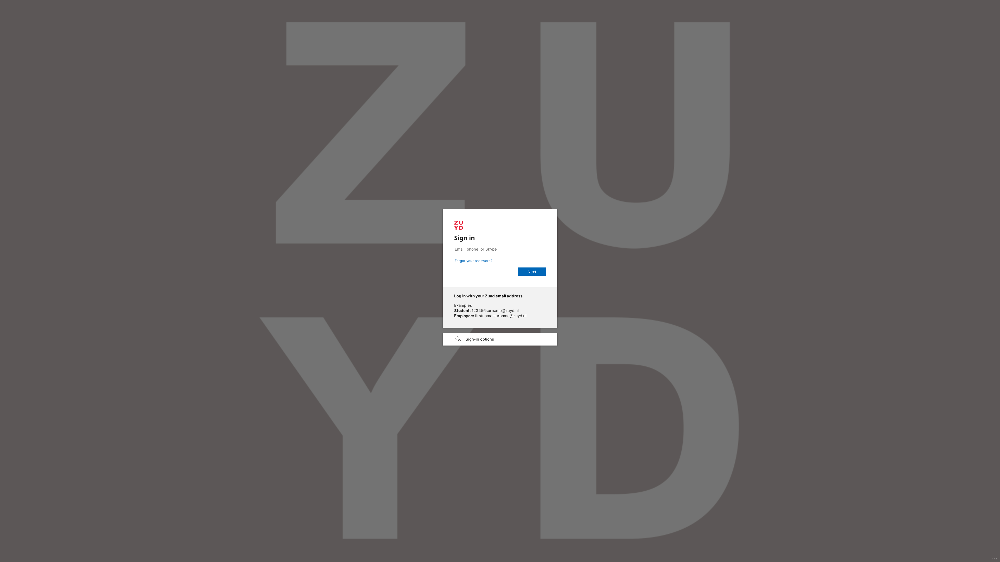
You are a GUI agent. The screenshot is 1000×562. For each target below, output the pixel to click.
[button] (500, 339)
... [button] (995, 557)
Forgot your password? (473, 261)
